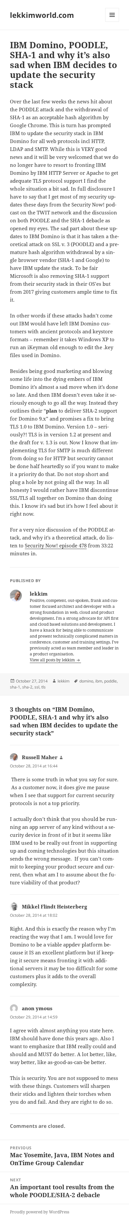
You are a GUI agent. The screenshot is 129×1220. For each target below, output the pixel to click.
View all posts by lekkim (53, 660)
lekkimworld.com (42, 15)
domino (86, 681)
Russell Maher (40, 757)
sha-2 (27, 687)
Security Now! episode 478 (56, 545)
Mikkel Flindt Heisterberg (54, 906)
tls (43, 687)
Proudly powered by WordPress (39, 1212)
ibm (98, 681)
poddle (110, 681)
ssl (36, 687)
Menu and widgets (112, 21)
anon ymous (37, 1008)
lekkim (63, 681)
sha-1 (15, 687)
